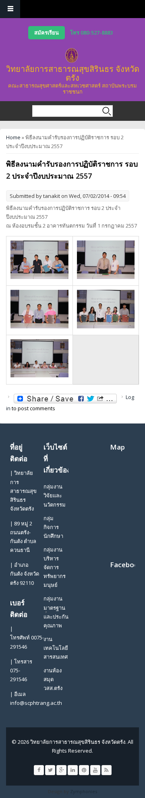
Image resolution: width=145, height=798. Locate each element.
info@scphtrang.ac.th (36, 702)
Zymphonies (83, 791)
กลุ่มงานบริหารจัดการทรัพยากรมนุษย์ (55, 567)
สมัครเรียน (46, 32)
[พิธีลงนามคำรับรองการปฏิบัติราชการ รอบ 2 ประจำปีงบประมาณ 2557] (39, 277)
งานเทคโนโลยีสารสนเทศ (56, 647)
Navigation (10, 9)
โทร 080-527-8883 (91, 32)
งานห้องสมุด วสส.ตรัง (53, 679)
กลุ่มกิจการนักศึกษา (53, 527)
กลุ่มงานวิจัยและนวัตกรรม (55, 495)
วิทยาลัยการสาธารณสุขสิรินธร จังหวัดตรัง (72, 73)
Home (13, 137)
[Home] (71, 55)
